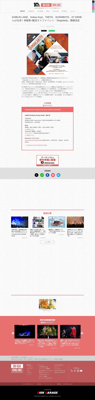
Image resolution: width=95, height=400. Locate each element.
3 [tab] (46, 351)
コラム (47, 11)
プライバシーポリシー (49, 384)
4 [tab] (48, 351)
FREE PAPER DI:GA (60, 370)
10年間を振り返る (43, 366)
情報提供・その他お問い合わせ (65, 384)
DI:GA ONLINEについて (29, 384)
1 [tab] (42, 351)
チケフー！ (57, 366)
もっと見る (47, 242)
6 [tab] (53, 351)
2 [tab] (44, 351)
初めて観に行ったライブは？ (46, 370)
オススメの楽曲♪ (43, 376)
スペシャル (56, 11)
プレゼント (64, 11)
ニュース (72, 11)
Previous (13, 333)
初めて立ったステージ (44, 372)
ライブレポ (40, 11)
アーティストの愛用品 (44, 368)
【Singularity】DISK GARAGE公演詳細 (36, 145)
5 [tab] (51, 351)
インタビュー (31, 11)
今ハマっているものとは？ (45, 378)
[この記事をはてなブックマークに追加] (58, 176)
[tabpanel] (24, 335)
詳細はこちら (30, 129)
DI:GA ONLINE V (59, 365)
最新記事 (22, 11)
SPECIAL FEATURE (60, 372)
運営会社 (39, 384)
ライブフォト (58, 368)
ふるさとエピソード (44, 374)
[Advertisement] (47, 192)
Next (82, 333)
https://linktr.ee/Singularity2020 (33, 140)
